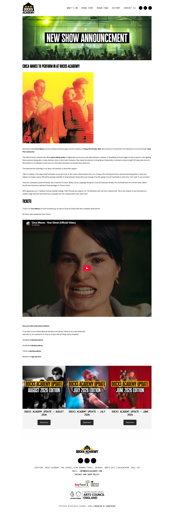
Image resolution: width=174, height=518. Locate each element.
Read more (44, 422)
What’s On (72, 8)
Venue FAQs (102, 8)
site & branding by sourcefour (101, 506)
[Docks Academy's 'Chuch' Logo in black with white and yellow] (28, 8)
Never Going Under (58, 157)
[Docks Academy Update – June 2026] (130, 387)
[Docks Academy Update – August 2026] (43, 387)
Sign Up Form (36, 356)
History (116, 8)
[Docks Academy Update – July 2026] (86, 387)
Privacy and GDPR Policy (87, 474)
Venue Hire (87, 8)
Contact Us (130, 8)
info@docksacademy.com (91, 471)
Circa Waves (39, 149)
